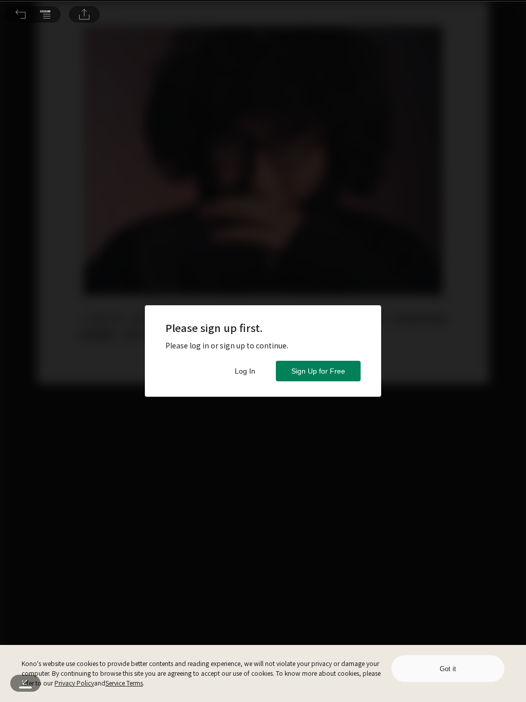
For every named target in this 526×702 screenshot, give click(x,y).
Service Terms (124, 682)
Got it (448, 669)
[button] (20, 14)
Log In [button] (245, 371)
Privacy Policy (74, 682)
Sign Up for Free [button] (318, 371)
